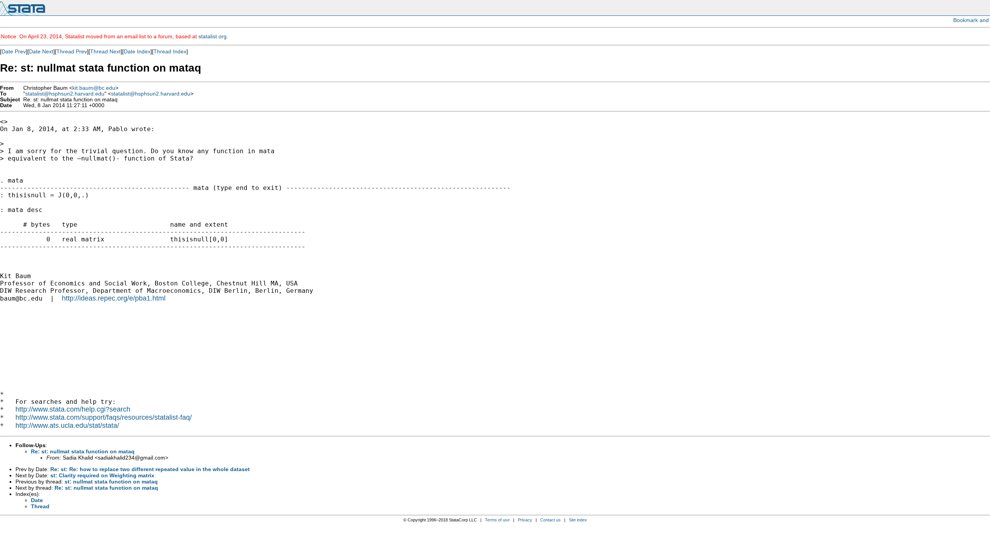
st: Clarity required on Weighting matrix (102, 475)
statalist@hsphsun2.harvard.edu (64, 94)
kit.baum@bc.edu (93, 88)
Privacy (525, 520)
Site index (578, 520)
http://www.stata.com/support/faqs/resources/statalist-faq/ (103, 417)
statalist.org (212, 36)
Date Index (137, 51)
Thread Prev (71, 51)
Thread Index (170, 51)
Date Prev (14, 51)
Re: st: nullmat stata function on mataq (83, 451)
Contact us (550, 520)
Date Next (41, 51)
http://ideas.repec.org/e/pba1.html (114, 298)
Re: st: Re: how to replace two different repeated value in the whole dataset (150, 469)
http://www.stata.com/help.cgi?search (72, 409)
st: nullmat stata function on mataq (111, 481)
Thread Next (105, 51)
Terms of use (497, 520)
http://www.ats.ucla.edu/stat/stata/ (67, 425)
